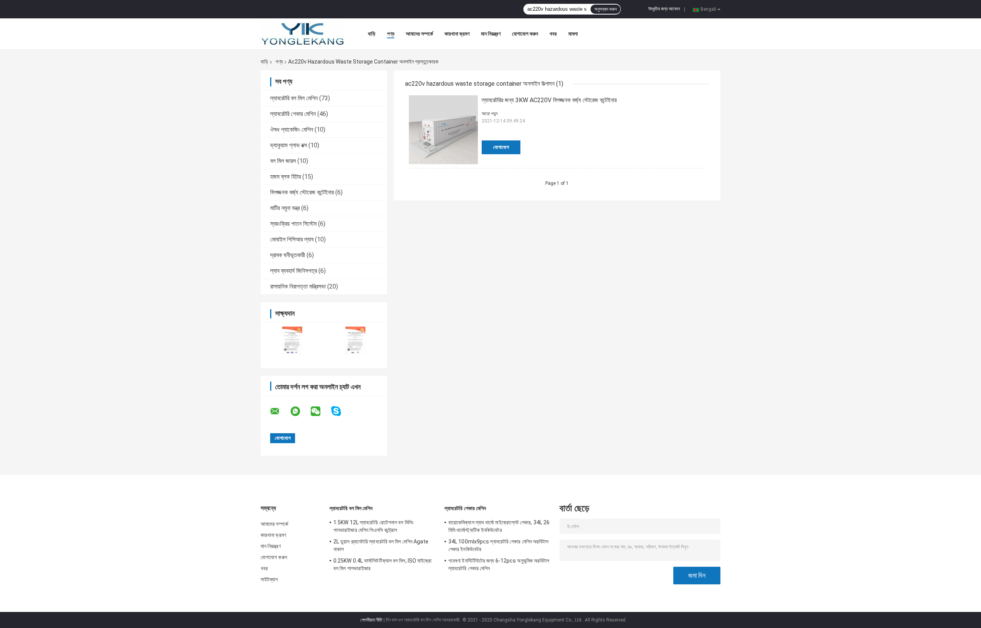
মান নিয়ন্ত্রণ (490, 34)
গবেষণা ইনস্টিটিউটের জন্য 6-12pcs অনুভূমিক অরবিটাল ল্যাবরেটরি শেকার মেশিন (499, 564)
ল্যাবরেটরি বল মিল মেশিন (294, 98)
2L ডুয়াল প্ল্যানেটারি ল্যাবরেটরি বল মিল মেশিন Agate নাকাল (381, 545)
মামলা (573, 34)
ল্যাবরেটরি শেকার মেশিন (293, 113)
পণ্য (390, 34)
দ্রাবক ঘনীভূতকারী (287, 255)
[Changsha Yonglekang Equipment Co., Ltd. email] (279, 411)
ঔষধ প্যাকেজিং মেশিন (291, 129)
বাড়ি (372, 34)
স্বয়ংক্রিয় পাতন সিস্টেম (293, 223)
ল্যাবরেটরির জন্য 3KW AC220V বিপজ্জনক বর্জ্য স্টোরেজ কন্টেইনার (549, 100)
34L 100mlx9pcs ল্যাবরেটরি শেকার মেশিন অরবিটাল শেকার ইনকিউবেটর (498, 545)
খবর (553, 34)
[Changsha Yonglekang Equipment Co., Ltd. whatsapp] (300, 411)
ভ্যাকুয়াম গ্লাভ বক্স (288, 145)
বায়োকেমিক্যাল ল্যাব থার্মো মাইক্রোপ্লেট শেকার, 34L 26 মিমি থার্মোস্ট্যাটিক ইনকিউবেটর (499, 526)
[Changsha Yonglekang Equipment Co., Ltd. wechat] (320, 411)
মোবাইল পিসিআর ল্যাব (291, 239)
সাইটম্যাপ (269, 579)
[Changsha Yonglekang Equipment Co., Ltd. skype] (341, 411)
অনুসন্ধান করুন (605, 9)
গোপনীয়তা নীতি (371, 620)
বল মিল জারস (283, 161)
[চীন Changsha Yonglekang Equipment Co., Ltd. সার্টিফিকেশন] (292, 340)
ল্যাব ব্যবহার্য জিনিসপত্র (293, 270)
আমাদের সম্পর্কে (419, 34)
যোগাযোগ (501, 147)
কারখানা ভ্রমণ (457, 34)
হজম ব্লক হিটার (285, 176)
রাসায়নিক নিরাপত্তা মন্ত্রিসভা (298, 286)
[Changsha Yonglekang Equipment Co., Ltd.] (303, 33)
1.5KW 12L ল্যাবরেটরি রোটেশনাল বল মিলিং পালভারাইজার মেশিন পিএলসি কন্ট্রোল (373, 526)
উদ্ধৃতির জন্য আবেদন (664, 8)
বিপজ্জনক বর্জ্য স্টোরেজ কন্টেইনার (302, 192)
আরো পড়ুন (489, 113)
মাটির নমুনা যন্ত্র (285, 208)
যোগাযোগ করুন (525, 34)
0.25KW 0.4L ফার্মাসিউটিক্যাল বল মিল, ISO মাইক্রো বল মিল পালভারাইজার (382, 564)
